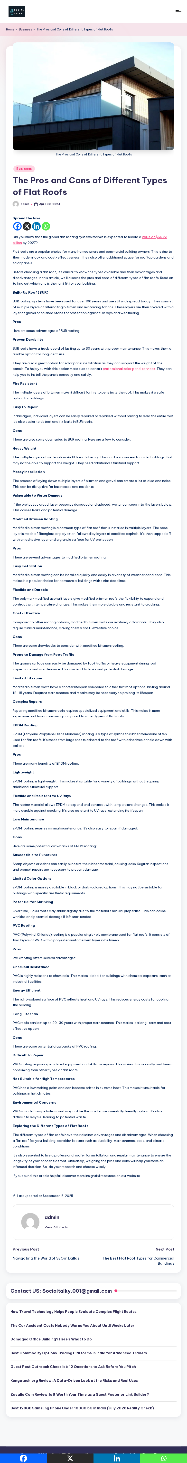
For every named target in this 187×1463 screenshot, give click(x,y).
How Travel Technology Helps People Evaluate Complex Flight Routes (73, 1311)
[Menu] (178, 11)
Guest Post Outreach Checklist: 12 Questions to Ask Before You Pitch (73, 1367)
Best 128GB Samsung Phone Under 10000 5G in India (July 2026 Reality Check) (82, 1408)
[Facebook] (17, 226)
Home (10, 29)
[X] (27, 226)
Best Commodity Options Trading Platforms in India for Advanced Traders (78, 1353)
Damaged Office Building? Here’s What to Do (51, 1339)
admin (52, 1217)
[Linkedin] (36, 226)
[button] (56, 1227)
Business (25, 29)
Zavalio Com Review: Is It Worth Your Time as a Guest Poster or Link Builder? (79, 1394)
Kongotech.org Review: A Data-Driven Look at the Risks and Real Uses (74, 1380)
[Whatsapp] (46, 226)
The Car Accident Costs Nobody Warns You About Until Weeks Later (72, 1325)
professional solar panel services (129, 368)
